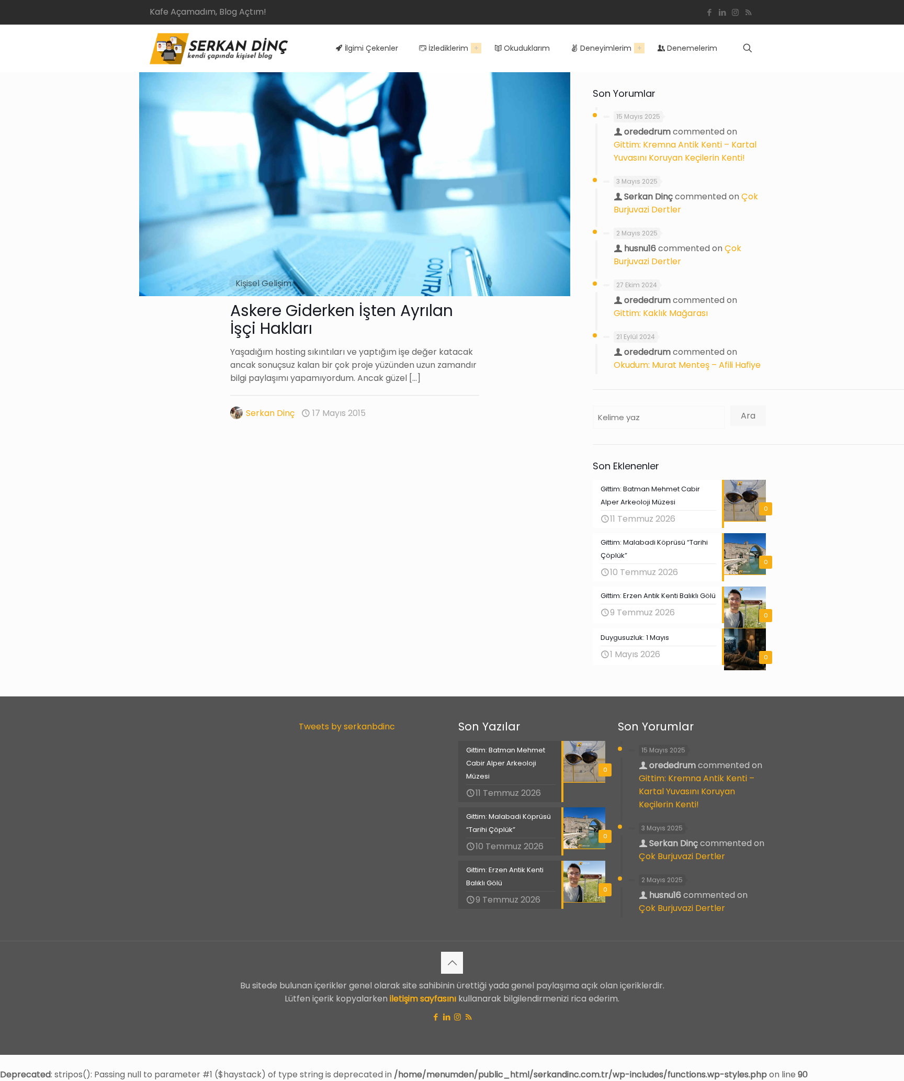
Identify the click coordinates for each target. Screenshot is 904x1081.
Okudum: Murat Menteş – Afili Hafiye (687, 365)
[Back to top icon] (452, 963)
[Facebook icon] (709, 12)
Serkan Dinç (270, 413)
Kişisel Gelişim (263, 283)
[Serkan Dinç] (219, 48)
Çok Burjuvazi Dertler (682, 856)
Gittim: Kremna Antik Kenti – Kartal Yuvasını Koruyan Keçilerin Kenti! (696, 791)
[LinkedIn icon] (722, 12)
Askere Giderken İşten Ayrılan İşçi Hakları (341, 319)
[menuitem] (476, 48)
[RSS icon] (748, 12)
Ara (748, 416)
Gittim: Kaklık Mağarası (661, 313)
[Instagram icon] (735, 12)
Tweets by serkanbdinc (347, 726)
